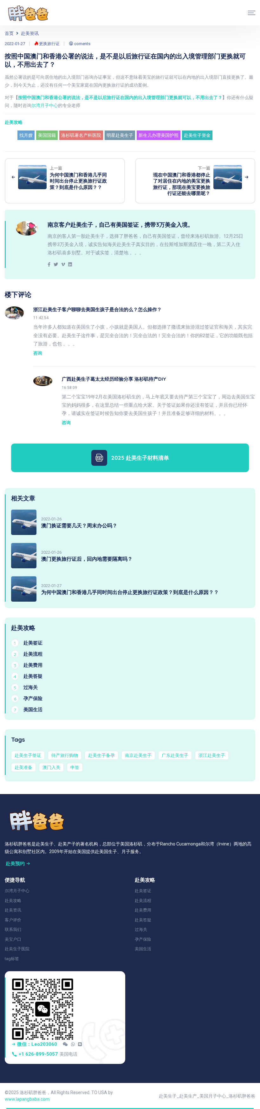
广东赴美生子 (175, 755)
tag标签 (12, 958)
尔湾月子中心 (44, 105)
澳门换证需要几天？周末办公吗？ (79, 525)
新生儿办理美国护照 (159, 135)
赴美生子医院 (17, 948)
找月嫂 (26, 135)
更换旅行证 (49, 44)
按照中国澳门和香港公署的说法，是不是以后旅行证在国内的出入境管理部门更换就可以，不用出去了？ (120, 97)
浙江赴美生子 (211, 755)
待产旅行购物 (64, 755)
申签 (74, 767)
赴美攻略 (14, 122)
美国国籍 (47, 135)
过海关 (141, 929)
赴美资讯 (30, 33)
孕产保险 (143, 939)
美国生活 (143, 948)
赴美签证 (143, 890)
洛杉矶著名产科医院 (81, 135)
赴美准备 (23, 767)
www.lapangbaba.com (27, 1099)
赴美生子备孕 (101, 755)
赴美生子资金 (197, 135)
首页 (9, 33)
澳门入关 (51, 767)
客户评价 (13, 920)
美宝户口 (13, 939)
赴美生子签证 (28, 755)
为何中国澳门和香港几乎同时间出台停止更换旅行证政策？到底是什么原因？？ (130, 592)
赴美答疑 (143, 920)
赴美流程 (143, 900)
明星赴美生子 (120, 135)
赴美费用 (143, 910)
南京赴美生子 (138, 755)
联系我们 (13, 929)
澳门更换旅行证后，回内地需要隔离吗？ (87, 559)
